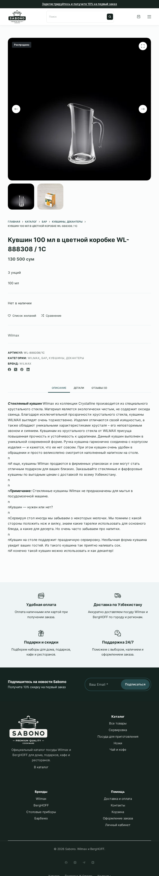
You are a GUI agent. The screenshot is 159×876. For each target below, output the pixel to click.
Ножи (118, 743)
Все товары (117, 723)
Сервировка (118, 730)
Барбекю (41, 818)
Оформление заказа (118, 818)
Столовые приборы (41, 812)
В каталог (41, 767)
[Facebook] (9, 369)
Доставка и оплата (118, 799)
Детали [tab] (79, 387)
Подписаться (135, 684)
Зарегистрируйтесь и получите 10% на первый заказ (79, 4)
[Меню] (149, 17)
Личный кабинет (117, 825)
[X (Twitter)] (15, 369)
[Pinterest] (21, 369)
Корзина (118, 812)
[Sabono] (28, 730)
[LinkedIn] (28, 369)
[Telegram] (84, 862)
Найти (110, 17)
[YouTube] (93, 862)
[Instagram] (75, 862)
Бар (44, 358)
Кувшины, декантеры (66, 358)
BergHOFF (41, 805)
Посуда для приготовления (118, 736)
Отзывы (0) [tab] (99, 387)
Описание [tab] (59, 387)
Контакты (118, 805)
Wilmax (13, 335)
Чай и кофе (118, 750)
